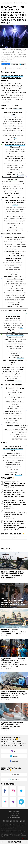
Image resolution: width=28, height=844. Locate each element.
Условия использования (14, 811)
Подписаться (15, 779)
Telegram (15, 756)
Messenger (15, 761)
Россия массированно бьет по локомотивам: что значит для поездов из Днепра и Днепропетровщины (14, 695)
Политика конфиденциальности (14, 817)
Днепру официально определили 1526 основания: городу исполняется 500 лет (14, 484)
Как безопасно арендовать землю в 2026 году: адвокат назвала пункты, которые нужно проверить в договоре (13, 601)
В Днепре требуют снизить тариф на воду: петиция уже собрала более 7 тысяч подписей (13, 726)
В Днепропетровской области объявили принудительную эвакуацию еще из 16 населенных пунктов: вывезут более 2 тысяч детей (15, 525)
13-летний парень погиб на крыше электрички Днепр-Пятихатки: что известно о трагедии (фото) (12, 575)
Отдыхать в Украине (6, 3)
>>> (7, 102)
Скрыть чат (14, 538)
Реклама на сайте (14, 815)
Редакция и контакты (14, 813)
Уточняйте (18, 109)
